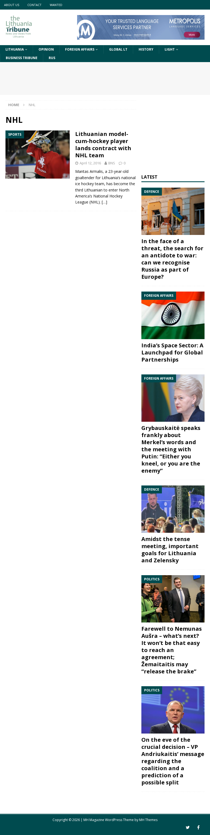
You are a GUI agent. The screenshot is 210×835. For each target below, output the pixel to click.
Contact (34, 5)
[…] (104, 202)
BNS (111, 163)
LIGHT (170, 49)
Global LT (118, 49)
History (146, 49)
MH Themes (148, 819)
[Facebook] (198, 827)
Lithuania (14, 49)
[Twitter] (187, 827)
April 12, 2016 (90, 163)
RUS (52, 58)
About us (11, 5)
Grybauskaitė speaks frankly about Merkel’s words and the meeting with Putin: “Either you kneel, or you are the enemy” (170, 449)
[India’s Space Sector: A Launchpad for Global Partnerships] (172, 315)
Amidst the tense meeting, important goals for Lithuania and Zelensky (170, 549)
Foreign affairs (79, 49)
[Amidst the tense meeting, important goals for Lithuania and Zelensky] (172, 509)
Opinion (46, 49)
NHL (94, 202)
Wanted (56, 5)
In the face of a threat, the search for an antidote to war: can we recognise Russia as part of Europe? (172, 258)
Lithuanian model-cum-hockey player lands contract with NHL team (103, 144)
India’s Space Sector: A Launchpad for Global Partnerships (172, 352)
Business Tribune (21, 58)
